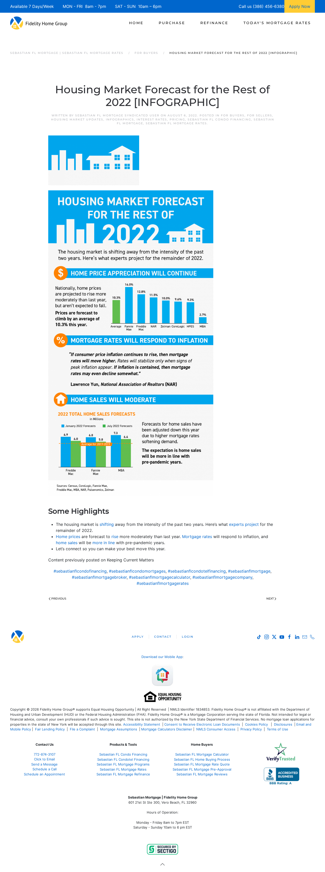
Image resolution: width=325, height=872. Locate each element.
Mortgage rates (197, 536)
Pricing (177, 119)
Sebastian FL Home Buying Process (202, 759)
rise (114, 536)
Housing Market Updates (77, 119)
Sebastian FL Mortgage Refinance (123, 774)
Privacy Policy (251, 729)
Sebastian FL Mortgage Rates (176, 123)
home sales (66, 542)
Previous (58, 598)
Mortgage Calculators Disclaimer (166, 729)
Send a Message (44, 764)
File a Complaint (83, 729)
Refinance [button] (214, 23)
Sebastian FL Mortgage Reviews (202, 774)
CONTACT (162, 636)
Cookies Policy (257, 724)
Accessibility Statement (141, 724)
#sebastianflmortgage (249, 571)
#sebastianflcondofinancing (80, 571)
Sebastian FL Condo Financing (219, 119)
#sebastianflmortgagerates (163, 583)
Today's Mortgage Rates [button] (277, 23)
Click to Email (44, 759)
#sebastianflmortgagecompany (222, 577)
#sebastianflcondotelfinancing (197, 571)
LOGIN (187, 636)
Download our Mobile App (162, 657)
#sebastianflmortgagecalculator (159, 577)
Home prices (68, 536)
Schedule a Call (44, 769)
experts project (244, 524)
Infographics (120, 119)
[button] (162, 864)
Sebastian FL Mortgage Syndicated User (117, 115)
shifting (107, 524)
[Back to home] (38, 23)
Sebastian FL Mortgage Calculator (202, 754)
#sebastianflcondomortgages (137, 571)
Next (270, 598)
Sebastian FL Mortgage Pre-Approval (202, 769)
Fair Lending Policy (50, 729)
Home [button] (136, 23)
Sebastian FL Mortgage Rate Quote (202, 764)
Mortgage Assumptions (118, 729)
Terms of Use (278, 729)
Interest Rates (152, 119)
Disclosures (283, 724)
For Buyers (233, 115)
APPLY (138, 636)
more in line (103, 542)
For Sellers (259, 115)
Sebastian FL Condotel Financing (123, 759)
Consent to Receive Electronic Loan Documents (202, 724)
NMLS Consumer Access (215, 729)
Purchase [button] (172, 23)
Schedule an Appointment (44, 774)
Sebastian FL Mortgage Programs (123, 764)
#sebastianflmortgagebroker (99, 577)
